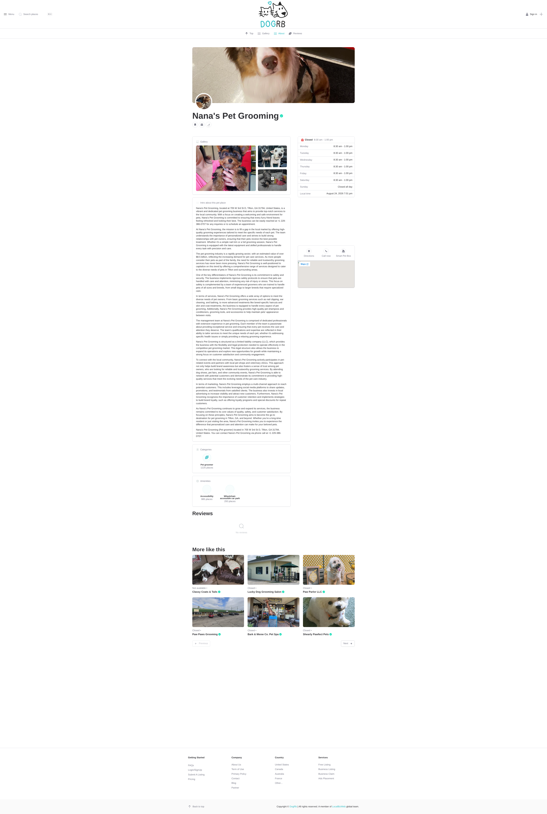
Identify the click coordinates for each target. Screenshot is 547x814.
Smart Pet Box (343, 256)
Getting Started (196, 757)
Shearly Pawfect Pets (316, 634)
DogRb (293, 806)
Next (345, 643)
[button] (195, 125)
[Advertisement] (326, 221)
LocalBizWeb (339, 806)
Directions (309, 256)
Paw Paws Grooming (205, 634)
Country (279, 757)
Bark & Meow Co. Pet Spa (263, 634)
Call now (326, 256)
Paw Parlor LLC (312, 591)
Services (323, 757)
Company (236, 757)
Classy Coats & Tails (204, 591)
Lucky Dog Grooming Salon (264, 591)
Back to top (198, 806)
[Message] (202, 125)
